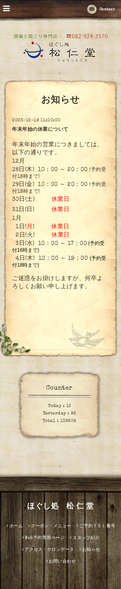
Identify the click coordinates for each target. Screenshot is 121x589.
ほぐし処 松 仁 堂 (60, 506)
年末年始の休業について (40, 129)
